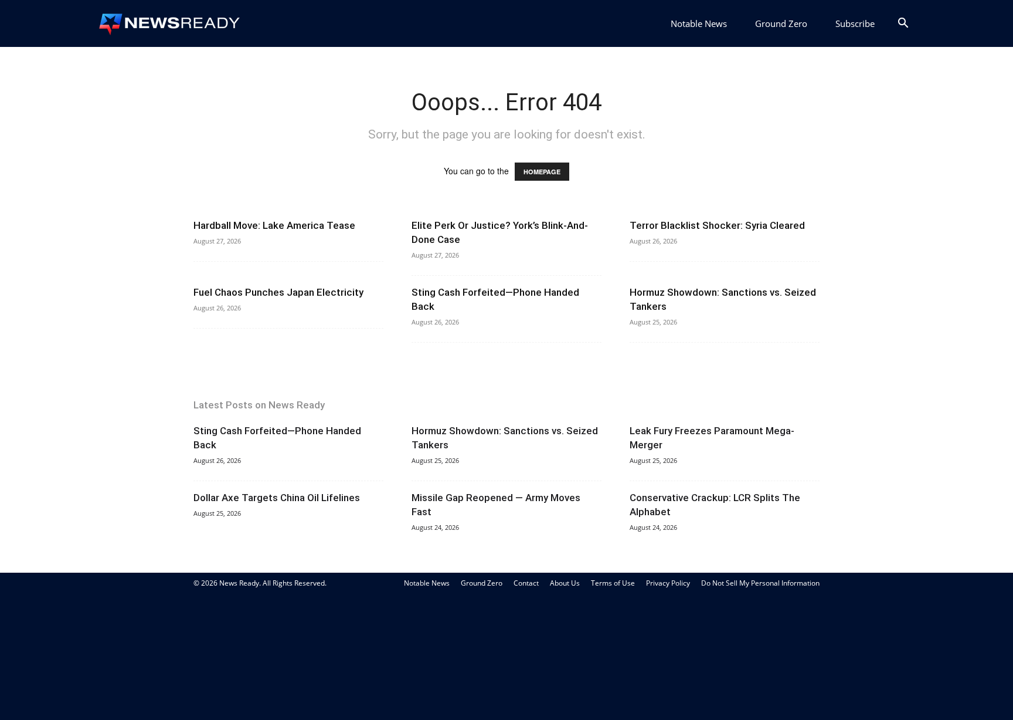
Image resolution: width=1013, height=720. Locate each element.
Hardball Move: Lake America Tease (274, 225)
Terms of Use (613, 583)
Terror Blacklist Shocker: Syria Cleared (717, 225)
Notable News (699, 23)
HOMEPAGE (542, 171)
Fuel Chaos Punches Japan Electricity (278, 292)
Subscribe (855, 23)
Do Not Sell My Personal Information (760, 583)
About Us (565, 583)
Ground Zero (781, 23)
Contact (526, 583)
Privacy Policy (668, 583)
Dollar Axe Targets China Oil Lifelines (276, 497)
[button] (903, 24)
